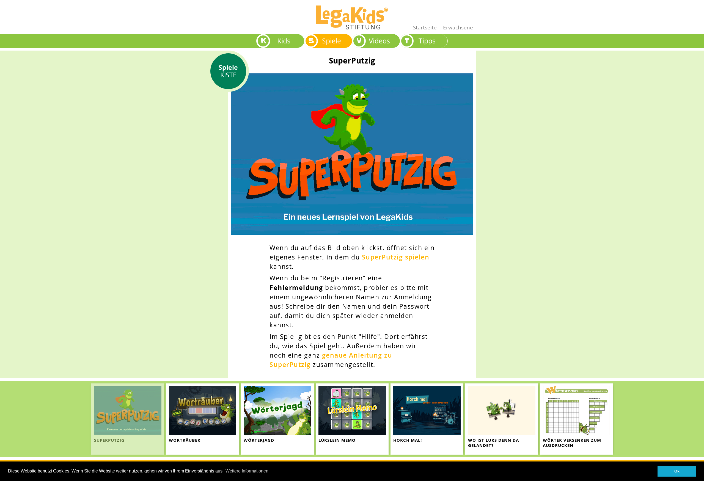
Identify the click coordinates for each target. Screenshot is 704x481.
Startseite (425, 27)
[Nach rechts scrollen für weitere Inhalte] (698, 419)
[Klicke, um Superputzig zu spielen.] (352, 153)
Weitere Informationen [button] (247, 471)
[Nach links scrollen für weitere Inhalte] (5, 419)
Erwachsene (458, 27)
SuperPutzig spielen (396, 257)
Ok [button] (677, 471)
